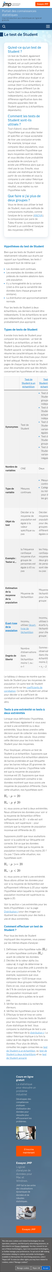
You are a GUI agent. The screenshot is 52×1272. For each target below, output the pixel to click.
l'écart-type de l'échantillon (28, 629)
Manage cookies (23, 1268)
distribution (37, 1032)
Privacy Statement (22, 1246)
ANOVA (38, 215)
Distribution (11, 911)
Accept (46, 1268)
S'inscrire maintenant (29, 1151)
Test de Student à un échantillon (28, 383)
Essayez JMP (42, 4)
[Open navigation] (48, 26)
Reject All (36, 1268)
